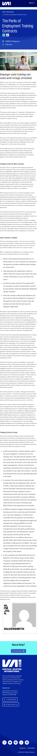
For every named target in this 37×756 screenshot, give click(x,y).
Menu (32, 3)
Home (3, 12)
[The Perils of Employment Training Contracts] (3, 35)
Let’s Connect (17, 651)
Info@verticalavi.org (11, 704)
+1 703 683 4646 (11, 699)
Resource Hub (10, 12)
